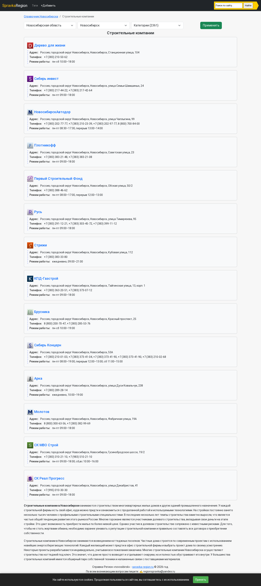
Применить (211, 25)
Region (14, 5)
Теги (35, 5)
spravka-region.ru (143, 566)
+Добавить (48, 5)
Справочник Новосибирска (41, 16)
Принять (200, 579)
